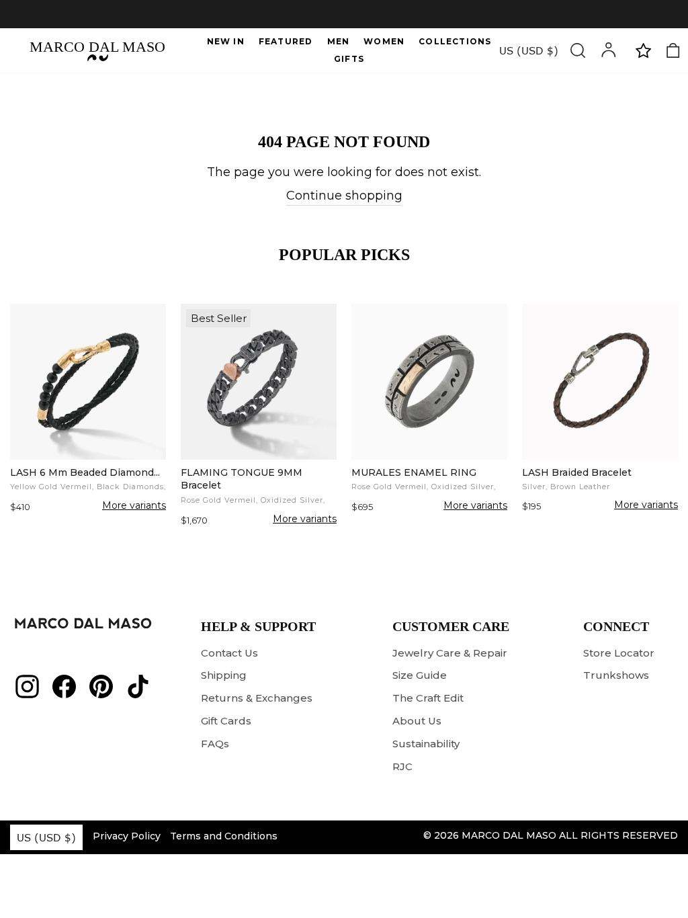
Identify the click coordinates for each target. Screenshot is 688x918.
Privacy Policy (127, 836)
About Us (416, 720)
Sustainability (426, 743)
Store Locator (618, 652)
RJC (402, 766)
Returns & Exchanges (256, 698)
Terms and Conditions (223, 836)
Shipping (224, 675)
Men (338, 41)
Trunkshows (616, 675)
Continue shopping (344, 195)
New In (226, 41)
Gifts (349, 59)
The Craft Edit (428, 698)
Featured (286, 41)
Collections (455, 41)
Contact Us (229, 652)
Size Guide (419, 675)
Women (383, 41)
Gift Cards (226, 720)
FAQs (215, 743)
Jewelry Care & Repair (449, 652)
